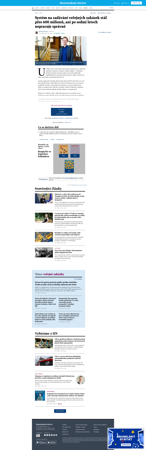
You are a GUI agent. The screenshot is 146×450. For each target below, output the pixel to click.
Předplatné (136, 3)
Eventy (95, 427)
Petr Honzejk (39, 373)
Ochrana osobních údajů (81, 424)
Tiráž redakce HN (66, 427)
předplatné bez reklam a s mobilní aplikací (62, 118)
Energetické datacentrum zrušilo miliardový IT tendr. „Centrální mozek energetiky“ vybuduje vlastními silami (68, 302)
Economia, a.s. (46, 426)
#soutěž (52, 139)
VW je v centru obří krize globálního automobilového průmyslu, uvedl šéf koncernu (68, 358)
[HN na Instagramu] (49, 435)
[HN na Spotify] (54, 435)
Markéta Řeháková (43, 31)
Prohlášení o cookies (80, 427)
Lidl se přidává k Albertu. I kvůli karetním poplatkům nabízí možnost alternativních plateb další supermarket (70, 341)
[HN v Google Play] (41, 442)
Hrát (63, 155)
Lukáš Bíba (53, 63)
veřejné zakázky (53, 274)
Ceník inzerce (65, 434)
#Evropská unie (60, 139)
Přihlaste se (68, 122)
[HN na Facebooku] (47, 435)
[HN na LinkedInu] (52, 435)
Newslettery (96, 429)
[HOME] (32, 8)
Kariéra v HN (65, 431)
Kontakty (64, 424)
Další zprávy (60, 411)
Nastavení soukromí (80, 429)
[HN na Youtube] (56, 435)
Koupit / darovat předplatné (100, 424)
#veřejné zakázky (44, 139)
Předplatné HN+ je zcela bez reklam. (79, 185)
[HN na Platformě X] (45, 435)
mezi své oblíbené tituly (71, 178)
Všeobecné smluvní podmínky (83, 431)
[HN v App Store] (51, 442)
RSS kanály (96, 431)
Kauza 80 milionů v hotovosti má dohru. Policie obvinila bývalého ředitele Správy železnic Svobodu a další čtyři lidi (45, 302)
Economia (64, 429)
